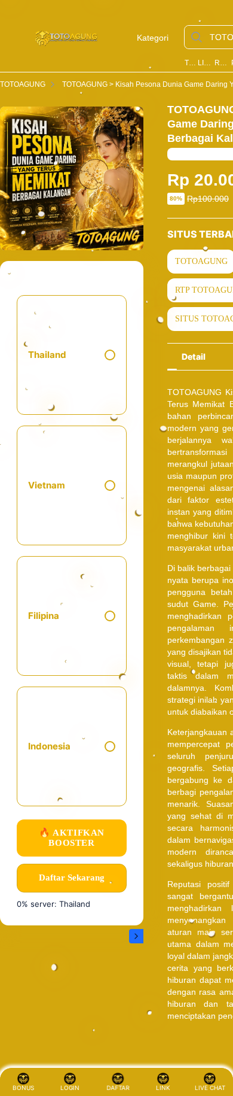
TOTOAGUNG (190, 63)
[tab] (193, 357)
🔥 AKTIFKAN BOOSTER (72, 838)
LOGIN (69, 1087)
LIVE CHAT (210, 1087)
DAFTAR (115, 1087)
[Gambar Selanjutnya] (136, 936)
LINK (163, 1087)
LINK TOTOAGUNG (205, 63)
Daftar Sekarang (72, 877)
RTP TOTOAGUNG (221, 63)
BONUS (23, 1087)
